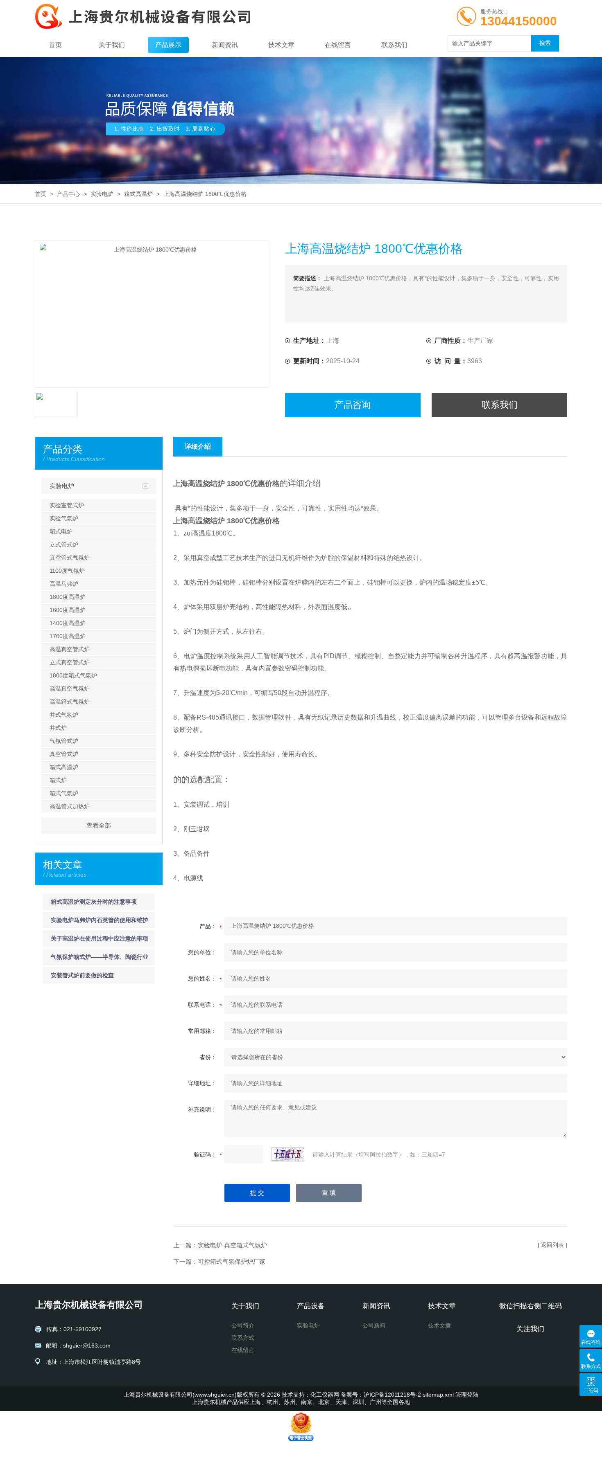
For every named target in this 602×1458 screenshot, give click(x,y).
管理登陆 (466, 1394)
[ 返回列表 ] (552, 1245)
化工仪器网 (324, 1394)
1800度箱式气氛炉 (73, 675)
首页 (55, 44)
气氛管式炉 (64, 741)
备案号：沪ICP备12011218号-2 (381, 1394)
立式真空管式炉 (70, 662)
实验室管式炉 (67, 505)
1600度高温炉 (68, 610)
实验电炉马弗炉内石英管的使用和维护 (99, 920)
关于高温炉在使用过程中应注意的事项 (99, 938)
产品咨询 (353, 405)
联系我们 (394, 44)
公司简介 (242, 1325)
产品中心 (68, 194)
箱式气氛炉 (64, 793)
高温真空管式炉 (70, 649)
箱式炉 (58, 780)
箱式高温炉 (138, 194)
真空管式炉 (64, 754)
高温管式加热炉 (70, 806)
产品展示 (168, 44)
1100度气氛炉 (67, 570)
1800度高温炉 (68, 597)
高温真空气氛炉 (70, 688)
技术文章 (281, 44)
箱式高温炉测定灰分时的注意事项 (94, 901)
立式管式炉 (64, 544)
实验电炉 (102, 194)
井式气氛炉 (64, 714)
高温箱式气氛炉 (70, 701)
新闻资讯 (225, 44)
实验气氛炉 (64, 518)
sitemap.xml (438, 1394)
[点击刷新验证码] (288, 1154)
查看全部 (98, 825)
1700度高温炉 (68, 636)
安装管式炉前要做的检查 (82, 975)
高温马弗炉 (64, 583)
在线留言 (338, 44)
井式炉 (58, 727)
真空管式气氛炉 (70, 557)
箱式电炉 (61, 531)
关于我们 (112, 44)
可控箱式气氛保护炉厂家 (231, 1261)
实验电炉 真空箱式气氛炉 (232, 1245)
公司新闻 (373, 1325)
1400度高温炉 (68, 623)
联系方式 (242, 1337)
